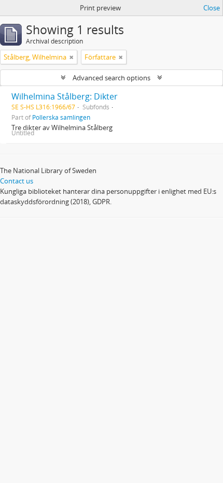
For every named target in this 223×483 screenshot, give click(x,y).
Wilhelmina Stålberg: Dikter (64, 96)
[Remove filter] (71, 57)
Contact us (16, 181)
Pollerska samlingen (61, 117)
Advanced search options (111, 77)
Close (211, 7)
